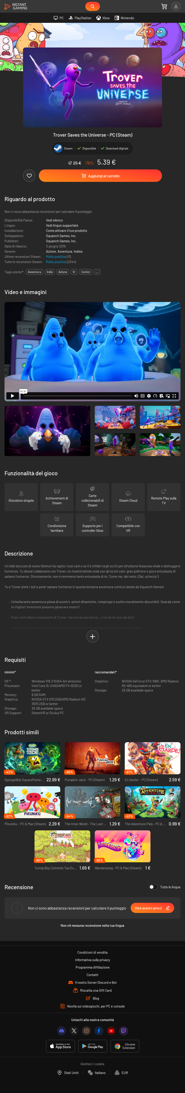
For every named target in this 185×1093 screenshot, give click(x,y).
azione (62, 272)
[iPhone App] (60, 1046)
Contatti (92, 975)
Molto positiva (56, 256)
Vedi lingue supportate (62, 225)
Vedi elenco (54, 220)
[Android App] (92, 1046)
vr (74, 272)
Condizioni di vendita (92, 952)
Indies (78, 251)
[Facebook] (98, 1030)
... (97, 272)
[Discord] (61, 1030)
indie (50, 272)
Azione (51, 251)
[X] (74, 1030)
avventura (34, 272)
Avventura (65, 251)
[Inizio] (16, 6)
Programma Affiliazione (93, 967)
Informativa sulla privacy (92, 960)
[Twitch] (123, 1030)
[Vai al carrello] (164, 6)
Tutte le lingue (170, 887)
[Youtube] (111, 1030)
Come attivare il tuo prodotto (66, 230)
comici (85, 272)
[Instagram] (86, 1030)
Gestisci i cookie (92, 1064)
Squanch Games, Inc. (61, 236)
